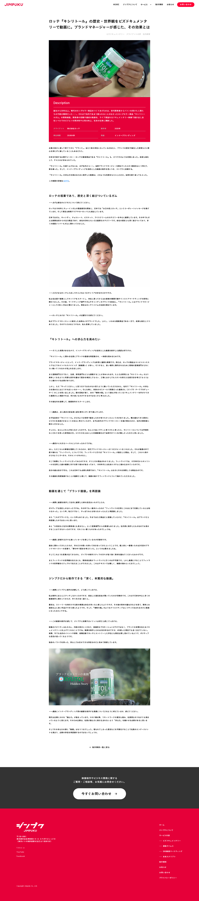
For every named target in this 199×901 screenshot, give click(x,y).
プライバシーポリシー (168, 877)
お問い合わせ (164, 872)
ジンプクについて (166, 830)
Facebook (21, 856)
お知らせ (162, 867)
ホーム (161, 825)
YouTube (20, 852)
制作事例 (163, 862)
